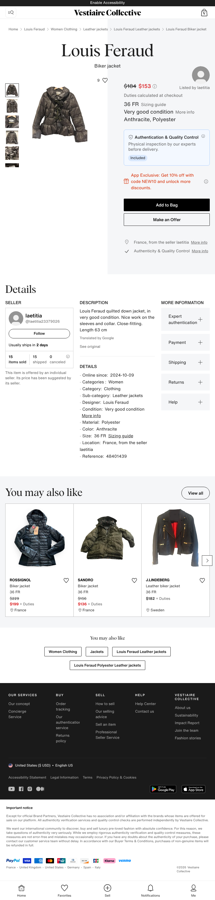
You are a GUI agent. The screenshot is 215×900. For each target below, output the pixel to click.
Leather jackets (95, 29)
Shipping (177, 362)
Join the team (186, 730)
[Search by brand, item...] (10, 13)
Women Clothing (64, 29)
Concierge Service (17, 714)
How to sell (104, 704)
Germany (73, 867)
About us (182, 708)
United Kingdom (30, 867)
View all (195, 493)
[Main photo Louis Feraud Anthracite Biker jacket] (12, 90)
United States (54, 867)
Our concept (19, 704)
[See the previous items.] (8, 560)
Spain (87, 867)
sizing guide (153, 104)
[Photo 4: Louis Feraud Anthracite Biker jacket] (12, 137)
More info (185, 112)
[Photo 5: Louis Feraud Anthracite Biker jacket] (12, 153)
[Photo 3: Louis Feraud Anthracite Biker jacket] (12, 121)
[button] (204, 12)
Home (13, 29)
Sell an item (105, 724)
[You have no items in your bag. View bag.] (204, 12)
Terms (87, 777)
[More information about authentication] (203, 136)
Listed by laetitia (194, 87)
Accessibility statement (27, 777)
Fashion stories (188, 738)
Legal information (64, 777)
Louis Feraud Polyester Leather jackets (107, 665)
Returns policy (62, 738)
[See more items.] (207, 560)
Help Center (145, 704)
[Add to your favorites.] (66, 580)
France (11, 867)
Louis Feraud (34, 29)
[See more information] (206, 181)
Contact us (144, 711)
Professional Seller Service (107, 734)
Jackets (97, 652)
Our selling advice (104, 714)
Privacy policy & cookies (116, 777)
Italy (98, 867)
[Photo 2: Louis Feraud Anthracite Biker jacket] (12, 106)
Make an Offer (167, 219)
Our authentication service (68, 722)
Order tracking (63, 706)
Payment (177, 342)
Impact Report (187, 723)
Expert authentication (183, 319)
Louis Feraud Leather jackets (137, 29)
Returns (176, 382)
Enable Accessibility (107, 2)
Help (173, 402)
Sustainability (186, 715)
